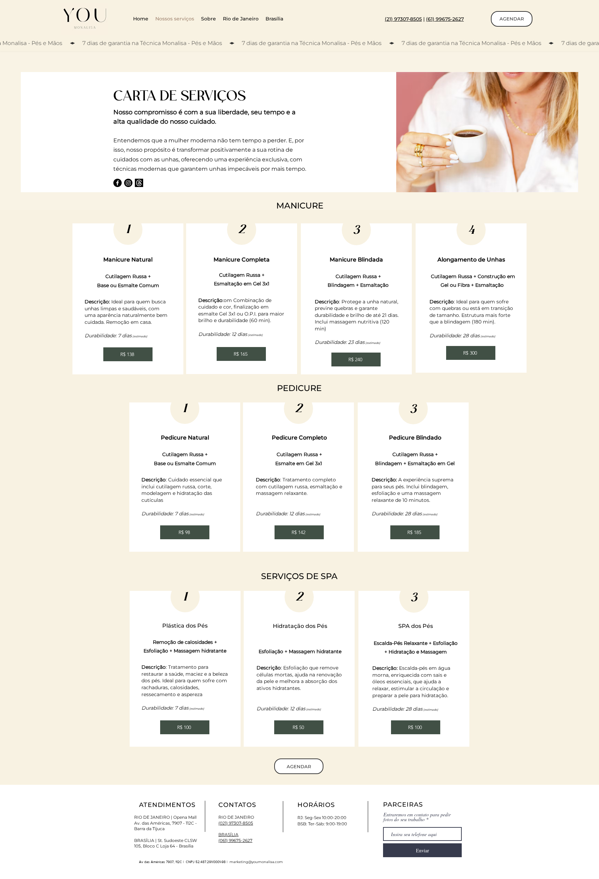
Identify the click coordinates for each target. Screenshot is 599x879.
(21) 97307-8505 (403, 19)
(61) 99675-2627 (445, 19)
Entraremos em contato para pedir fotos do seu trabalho (417, 817)
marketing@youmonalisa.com (256, 862)
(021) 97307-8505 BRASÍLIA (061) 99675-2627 (235, 831)
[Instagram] (128, 183)
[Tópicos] (139, 183)
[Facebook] (117, 183)
